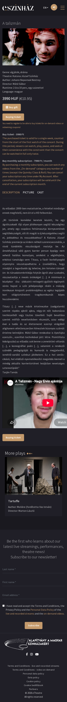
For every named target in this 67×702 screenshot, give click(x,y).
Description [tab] (11, 192)
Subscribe (33, 625)
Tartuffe (13, 501)
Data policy (33, 677)
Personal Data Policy (42, 609)
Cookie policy (33, 681)
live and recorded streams (20, 613)
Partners (33, 689)
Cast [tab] (40, 192)
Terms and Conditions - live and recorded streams (33, 665)
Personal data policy (33, 673)
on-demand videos (54, 613)
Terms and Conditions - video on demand (33, 669)
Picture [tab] (28, 192)
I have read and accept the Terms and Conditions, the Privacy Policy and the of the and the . (35, 609)
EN (45, 7)
